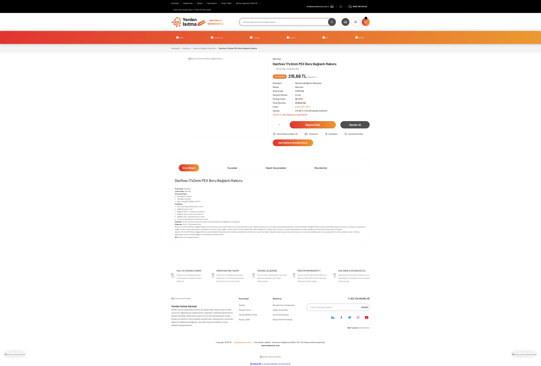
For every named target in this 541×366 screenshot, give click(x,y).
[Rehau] (180, 37)
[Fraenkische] (217, 37)
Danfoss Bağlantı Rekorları (308, 83)
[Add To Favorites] (353, 133)
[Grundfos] (255, 37)
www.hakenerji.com (270, 345)
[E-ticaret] (270, 364)
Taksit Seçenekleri (275, 167)
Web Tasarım (352, 328)
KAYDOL (364, 307)
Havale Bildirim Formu (248, 314)
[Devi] (325, 37)
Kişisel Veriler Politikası (282, 319)
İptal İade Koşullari (281, 314)
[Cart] (366, 22)
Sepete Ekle (312, 124)
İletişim (242, 305)
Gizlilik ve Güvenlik (280, 310)
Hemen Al (355, 124)
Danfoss (299, 87)
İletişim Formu (245, 310)
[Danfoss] (291, 37)
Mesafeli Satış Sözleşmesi (284, 305)
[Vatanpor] (360, 37)
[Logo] (188, 22)
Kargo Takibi (244, 319)
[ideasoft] (255, 364)
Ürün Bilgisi (189, 167)
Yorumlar (232, 167)
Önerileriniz (320, 167)
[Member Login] (356, 22)
